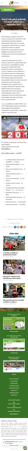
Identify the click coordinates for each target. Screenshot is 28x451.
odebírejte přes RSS (15, 223)
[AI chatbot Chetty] (25, 448)
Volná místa (14, 390)
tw (18, 227)
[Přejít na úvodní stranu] (14, 3)
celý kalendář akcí (14, 414)
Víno (15, 304)
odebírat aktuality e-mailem (15, 219)
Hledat (25, 2)
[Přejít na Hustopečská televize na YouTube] (14, 345)
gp (21, 227)
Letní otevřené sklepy (14, 404)
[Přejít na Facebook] (14, 366)
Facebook (14, 374)
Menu (2, 3)
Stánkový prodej (14, 392)
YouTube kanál (14, 352)
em (24, 227)
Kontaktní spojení (14, 385)
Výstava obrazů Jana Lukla (14, 407)
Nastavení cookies (14, 448)
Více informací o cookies (16, 426)
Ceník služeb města (14, 388)
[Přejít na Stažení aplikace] (14, 323)
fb (15, 227)
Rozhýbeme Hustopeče (14, 411)
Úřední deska (14, 383)
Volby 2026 (14, 395)
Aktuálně (8, 10)
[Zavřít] (26, 420)
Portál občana (14, 381)
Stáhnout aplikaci (14, 331)
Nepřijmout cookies (14, 445)
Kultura (15, 33)
